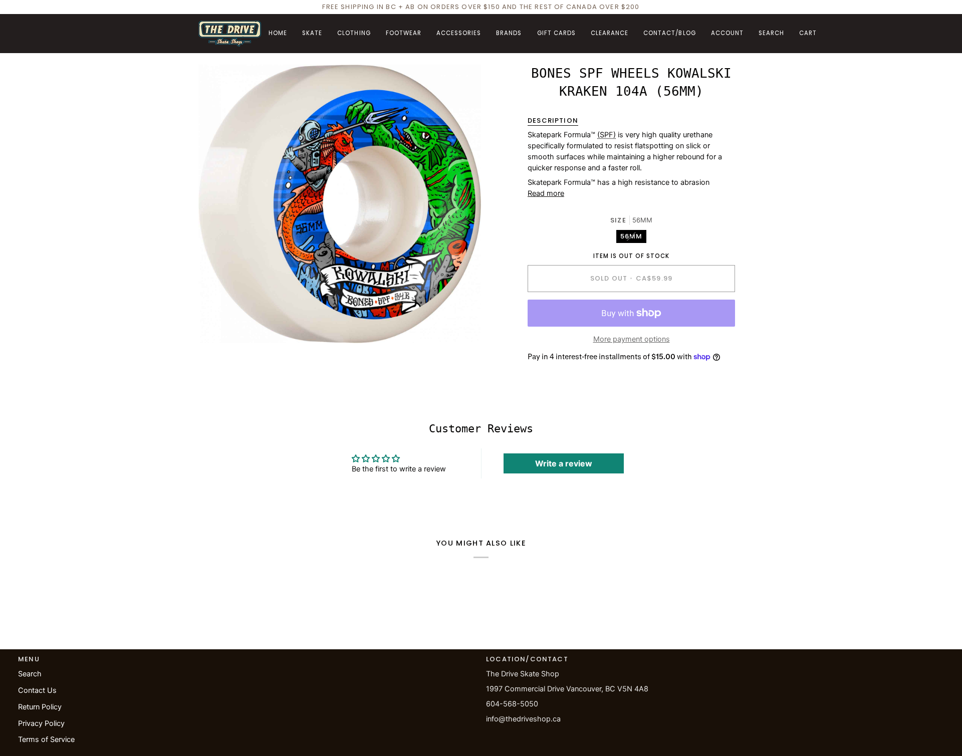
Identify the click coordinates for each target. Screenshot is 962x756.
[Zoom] (217, 324)
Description (553, 120)
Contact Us (37, 690)
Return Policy (40, 706)
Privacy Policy (41, 723)
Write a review (563, 463)
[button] (312, 33)
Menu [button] (29, 659)
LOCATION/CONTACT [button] (527, 659)
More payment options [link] (631, 339)
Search (30, 673)
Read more (546, 193)
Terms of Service (46, 739)
